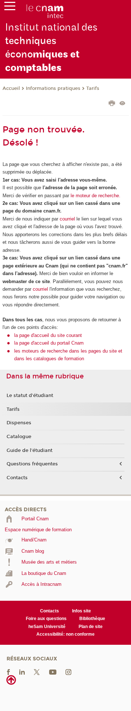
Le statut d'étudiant (30, 395)
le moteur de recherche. (94, 195)
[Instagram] (68, 672)
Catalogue (19, 437)
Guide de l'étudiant (29, 450)
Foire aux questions (46, 618)
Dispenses (19, 423)
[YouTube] (53, 672)
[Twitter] (36, 672)
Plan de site (91, 626)
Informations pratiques (53, 88)
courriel (67, 219)
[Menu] (9, 7)
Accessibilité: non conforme (65, 634)
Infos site (81, 610)
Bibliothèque (92, 618)
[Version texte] (122, 103)
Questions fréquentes (32, 464)
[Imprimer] (112, 104)
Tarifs (92, 88)
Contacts (17, 478)
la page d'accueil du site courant (48, 335)
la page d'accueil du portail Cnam (49, 343)
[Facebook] (8, 672)
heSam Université (47, 626)
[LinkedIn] (22, 672)
